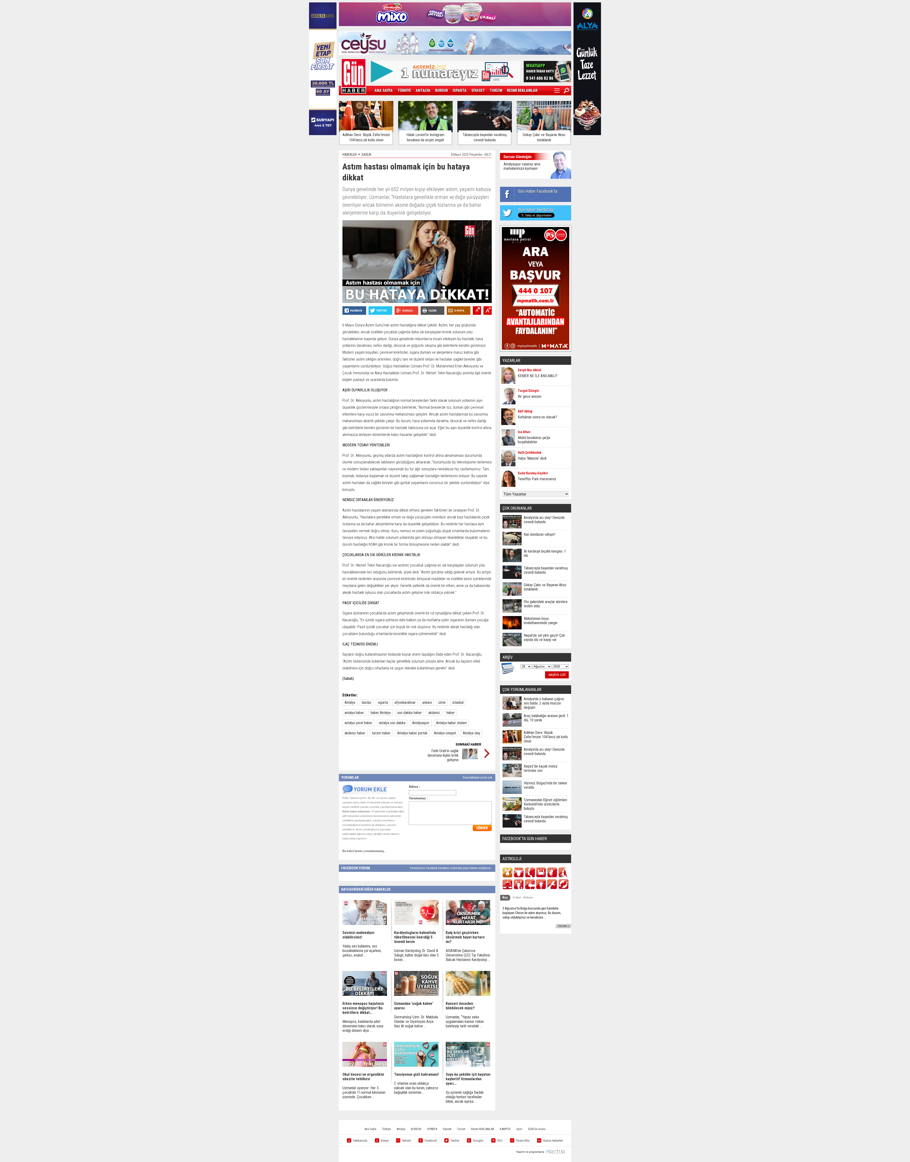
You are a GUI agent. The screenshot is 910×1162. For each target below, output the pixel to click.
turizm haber (381, 733)
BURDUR (441, 90)
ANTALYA (423, 90)
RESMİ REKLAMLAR (522, 90)
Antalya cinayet (445, 733)
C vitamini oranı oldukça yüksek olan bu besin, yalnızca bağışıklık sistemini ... (416, 1088)
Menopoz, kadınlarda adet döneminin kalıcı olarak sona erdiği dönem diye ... (362, 1026)
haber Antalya (381, 712)
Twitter (454, 1140)
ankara (427, 702)
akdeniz (434, 712)
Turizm (461, 1129)
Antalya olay (471, 733)
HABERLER (349, 154)
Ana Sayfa (370, 1129)
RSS (499, 1140)
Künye (384, 1140)
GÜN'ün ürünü (537, 1129)
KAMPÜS (505, 1129)
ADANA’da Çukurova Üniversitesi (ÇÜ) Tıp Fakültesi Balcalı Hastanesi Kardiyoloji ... (468, 955)
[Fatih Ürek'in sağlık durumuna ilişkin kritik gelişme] (470, 758)
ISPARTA (460, 90)
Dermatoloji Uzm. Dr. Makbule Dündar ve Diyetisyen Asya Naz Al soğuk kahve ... (416, 1021)
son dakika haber (409, 712)
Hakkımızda (360, 1140)
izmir (442, 702)
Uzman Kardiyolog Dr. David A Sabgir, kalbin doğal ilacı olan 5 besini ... (416, 955)
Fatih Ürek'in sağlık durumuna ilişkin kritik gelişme (443, 755)
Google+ (478, 1140)
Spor (519, 1129)
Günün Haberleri (553, 1140)
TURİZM (496, 90)
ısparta (383, 702)
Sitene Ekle (522, 1140)
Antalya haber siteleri (451, 723)
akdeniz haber (355, 733)
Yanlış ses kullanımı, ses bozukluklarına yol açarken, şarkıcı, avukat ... (362, 950)
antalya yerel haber (358, 723)
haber (450, 712)
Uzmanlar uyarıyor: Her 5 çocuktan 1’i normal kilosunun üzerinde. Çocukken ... (363, 1092)
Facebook (431, 1140)
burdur (366, 702)
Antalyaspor (420, 723)
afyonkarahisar (405, 702)
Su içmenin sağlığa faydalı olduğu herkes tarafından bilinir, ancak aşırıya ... (464, 1097)
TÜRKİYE (404, 90)
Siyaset (447, 1129)
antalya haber (354, 712)
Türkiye (386, 1129)
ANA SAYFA (383, 90)
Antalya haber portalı (412, 733)
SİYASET (478, 90)
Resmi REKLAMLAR (482, 1129)
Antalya (350, 702)
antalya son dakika (392, 723)
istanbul (458, 702)
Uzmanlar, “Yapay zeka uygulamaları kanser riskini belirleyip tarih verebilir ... (465, 1021)
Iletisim (406, 1140)
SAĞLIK (366, 154)
